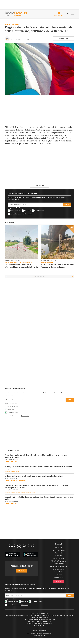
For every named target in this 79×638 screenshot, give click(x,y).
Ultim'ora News (58, 558)
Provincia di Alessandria (25, 262)
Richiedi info (21, 571)
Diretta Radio (58, 572)
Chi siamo (58, 548)
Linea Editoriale (46, 615)
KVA (44, 635)
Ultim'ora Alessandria (58, 561)
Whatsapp (58, 556)
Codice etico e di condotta (34, 615)
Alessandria (15, 24)
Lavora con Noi (58, 577)
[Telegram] (28, 546)
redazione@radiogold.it (46, 633)
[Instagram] (24, 546)
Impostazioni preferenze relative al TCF (39, 621)
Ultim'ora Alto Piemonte (58, 566)
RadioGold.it (44, 630)
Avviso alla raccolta (39, 625)
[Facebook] (10, 546)
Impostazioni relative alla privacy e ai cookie (39, 623)
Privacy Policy (28, 214)
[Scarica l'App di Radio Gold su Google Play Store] (30, 554)
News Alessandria (15, 211)
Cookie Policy (44, 613)
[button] (72, 277)
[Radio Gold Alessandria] (16, 14)
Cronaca (7, 24)
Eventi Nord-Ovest (39, 211)
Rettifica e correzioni (42, 617)
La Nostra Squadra (59, 550)
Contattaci (58, 581)
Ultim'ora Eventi (58, 569)
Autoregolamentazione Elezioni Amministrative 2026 (40, 619)
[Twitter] (14, 546)
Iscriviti (67, 205)
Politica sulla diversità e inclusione (15, 615)
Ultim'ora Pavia (58, 564)
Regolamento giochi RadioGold (61, 615)
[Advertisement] (39, 110)
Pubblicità (58, 553)
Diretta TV (58, 574)
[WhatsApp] (33, 546)
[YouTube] (19, 546)
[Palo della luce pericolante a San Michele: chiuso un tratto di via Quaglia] (21, 242)
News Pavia (27, 211)
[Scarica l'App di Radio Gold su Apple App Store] (12, 554)
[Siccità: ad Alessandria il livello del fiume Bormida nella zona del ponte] (57, 242)
